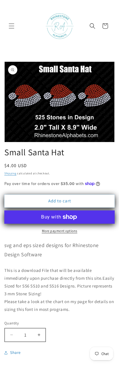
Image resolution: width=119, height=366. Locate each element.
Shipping (10, 173)
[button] (11, 26)
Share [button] (15, 352)
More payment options (59, 231)
